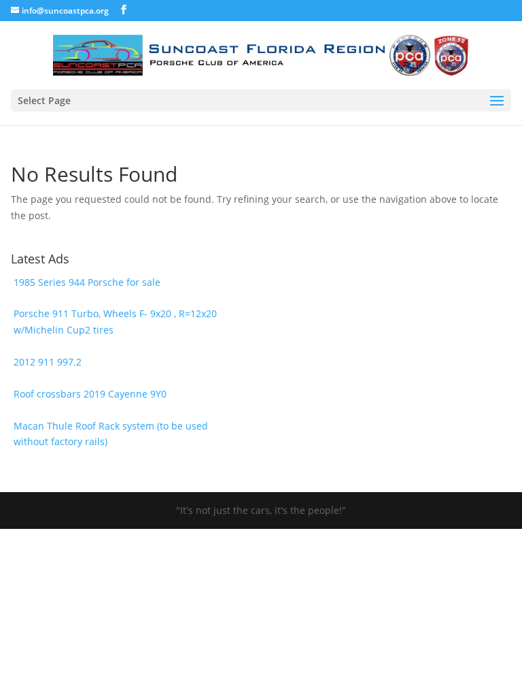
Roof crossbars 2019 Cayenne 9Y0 (90, 393)
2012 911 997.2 (48, 361)
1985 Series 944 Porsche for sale (87, 282)
